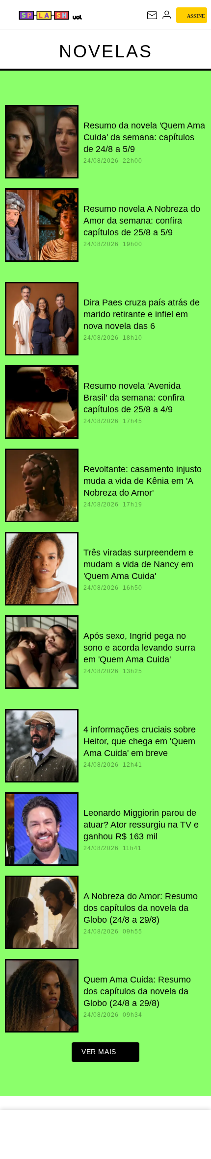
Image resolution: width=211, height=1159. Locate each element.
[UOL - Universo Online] (77, 17)
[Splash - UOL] (44, 15)
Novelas (106, 51)
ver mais (98, 1052)
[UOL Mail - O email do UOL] (152, 15)
